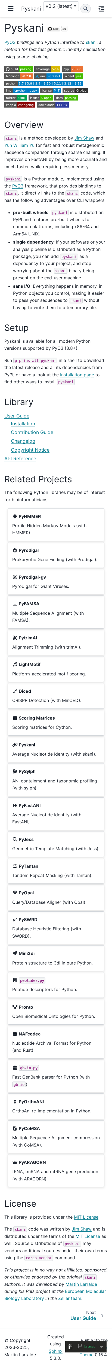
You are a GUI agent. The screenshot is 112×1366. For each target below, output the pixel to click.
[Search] (85, 8)
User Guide (16, 416)
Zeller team (69, 1298)
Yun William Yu (19, 145)
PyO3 (9, 42)
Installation (23, 423)
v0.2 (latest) (59, 6)
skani (91, 42)
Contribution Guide (32, 432)
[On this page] (101, 8)
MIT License (86, 1217)
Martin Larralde (81, 1284)
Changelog (23, 441)
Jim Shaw (84, 138)
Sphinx (56, 1351)
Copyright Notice (30, 450)
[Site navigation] (10, 8)
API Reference (20, 458)
